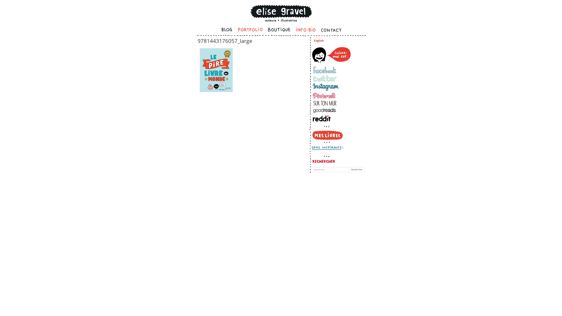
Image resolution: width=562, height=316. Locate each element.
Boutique (279, 30)
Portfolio (250, 30)
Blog (227, 30)
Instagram (327, 87)
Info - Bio (305, 30)
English (319, 41)
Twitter (326, 78)
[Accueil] (281, 9)
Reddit (326, 118)
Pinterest (326, 95)
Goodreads (326, 110)
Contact (331, 30)
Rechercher (357, 169)
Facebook (326, 70)
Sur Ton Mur (326, 103)
